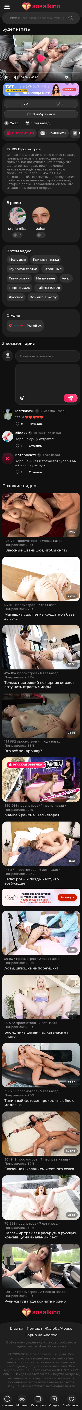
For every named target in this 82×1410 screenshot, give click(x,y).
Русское (16, 297)
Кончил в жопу (43, 297)
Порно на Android (41, 1335)
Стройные (53, 269)
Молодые (17, 259)
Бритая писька (45, 259)
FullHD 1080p (48, 288)
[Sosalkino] (41, 6)
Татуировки (19, 278)
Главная (17, 1328)
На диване (45, 278)
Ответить (36, 424)
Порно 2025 (19, 288)
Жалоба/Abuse (58, 1328)
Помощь (34, 1328)
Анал (66, 278)
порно (42, 1342)
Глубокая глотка (23, 269)
